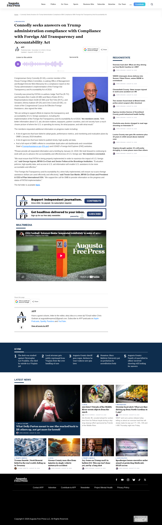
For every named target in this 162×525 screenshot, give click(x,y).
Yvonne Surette (22, 468)
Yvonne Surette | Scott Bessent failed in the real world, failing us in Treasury (30, 463)
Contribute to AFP (68, 488)
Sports (75, 4)
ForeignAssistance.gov (32, 146)
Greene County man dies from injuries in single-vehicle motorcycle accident (62, 463)
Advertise (111, 4)
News (43, 4)
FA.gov (46, 146)
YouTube (62, 321)
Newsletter (85, 488)
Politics (53, 4)
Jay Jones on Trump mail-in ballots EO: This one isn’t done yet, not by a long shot (96, 463)
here (38, 185)
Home (16, 14)
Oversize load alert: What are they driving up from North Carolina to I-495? (132, 409)
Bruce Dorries (90, 415)
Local (85, 404)
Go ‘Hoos (64, 4)
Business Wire (88, 4)
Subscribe (101, 4)
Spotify (43, 321)
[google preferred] (91, 49)
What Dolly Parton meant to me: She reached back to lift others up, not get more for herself (47, 428)
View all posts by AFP (40, 326)
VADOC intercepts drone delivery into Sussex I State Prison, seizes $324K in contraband (128, 78)
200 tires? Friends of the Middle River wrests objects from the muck (97, 409)
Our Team (122, 4)
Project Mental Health (103, 488)
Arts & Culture (22, 423)
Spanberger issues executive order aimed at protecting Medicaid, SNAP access (132, 463)
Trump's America (21, 458)
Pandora (50, 321)
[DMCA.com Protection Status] (140, 519)
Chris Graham (120, 70)
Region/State (20, 21)
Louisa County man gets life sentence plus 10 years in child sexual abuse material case (130, 137)
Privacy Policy (123, 488)
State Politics (122, 458)
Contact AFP (38, 488)
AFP (33, 311)
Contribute (139, 4)
